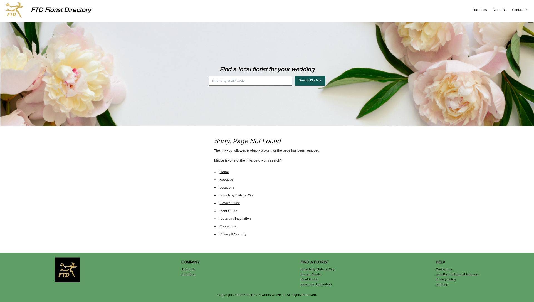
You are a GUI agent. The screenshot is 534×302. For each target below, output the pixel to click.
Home (224, 172)
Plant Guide (228, 211)
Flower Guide (230, 203)
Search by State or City (237, 195)
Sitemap (442, 284)
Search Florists (310, 80)
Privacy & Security (233, 234)
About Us (499, 10)
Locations (480, 10)
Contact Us (520, 10)
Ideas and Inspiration (235, 219)
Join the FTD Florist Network (457, 274)
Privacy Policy (446, 279)
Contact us (444, 269)
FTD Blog (188, 274)
